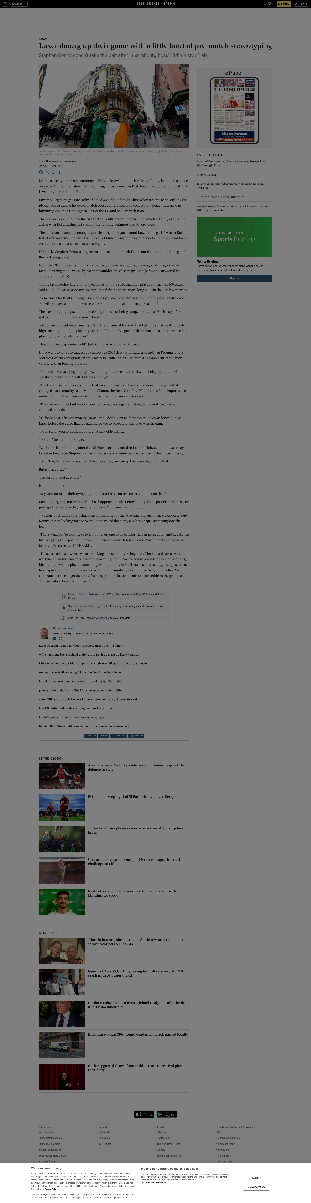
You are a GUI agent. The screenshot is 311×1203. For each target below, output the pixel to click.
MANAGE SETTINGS (256, 1187)
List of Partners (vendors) (153, 1182)
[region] (155, 1183)
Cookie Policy (51, 1189)
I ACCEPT (256, 1178)
